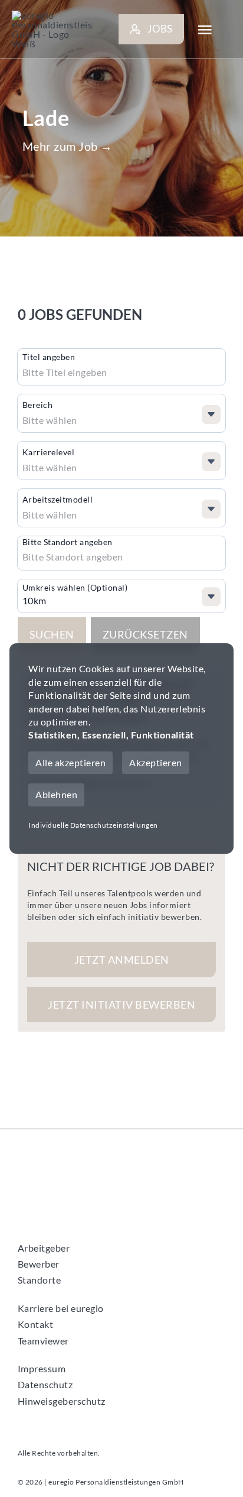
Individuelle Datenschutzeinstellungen (93, 825)
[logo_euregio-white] (52, 29)
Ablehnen (56, 794)
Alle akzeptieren (70, 762)
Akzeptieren (155, 762)
